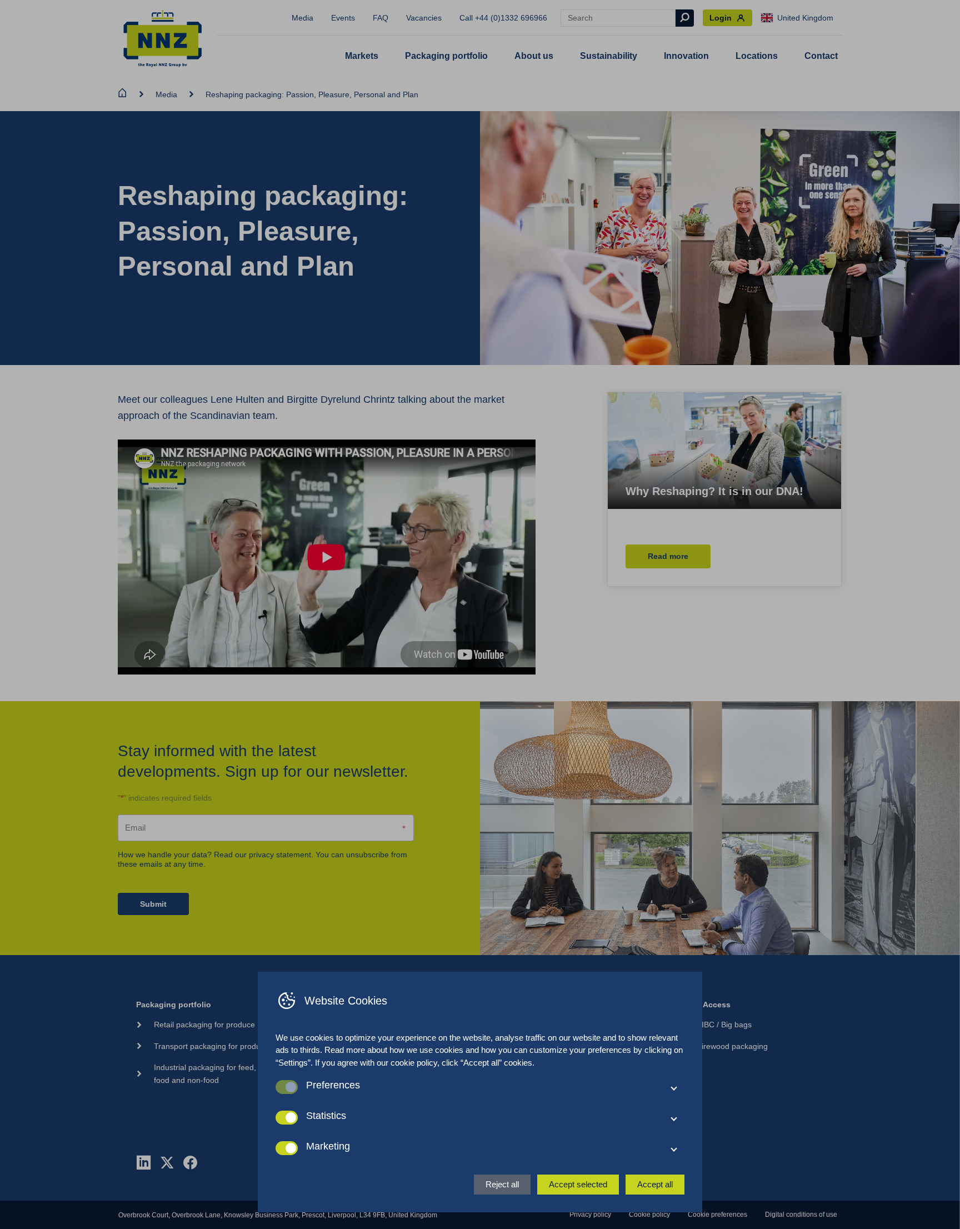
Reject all (502, 1184)
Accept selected (578, 1184)
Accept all (655, 1184)
